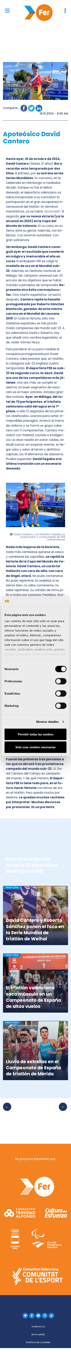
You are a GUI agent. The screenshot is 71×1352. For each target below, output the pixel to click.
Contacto (38, 1326)
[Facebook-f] (32, 1315)
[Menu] (7, 10)
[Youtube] (38, 1315)
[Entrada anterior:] (8, 1110)
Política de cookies (38, 1342)
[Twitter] (25, 1315)
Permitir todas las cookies (35, 734)
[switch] (60, 681)
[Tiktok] (51, 1315)
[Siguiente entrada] (61, 1110)
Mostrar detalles (47, 721)
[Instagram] (45, 1315)
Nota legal (38, 1334)
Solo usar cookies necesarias (35, 747)
